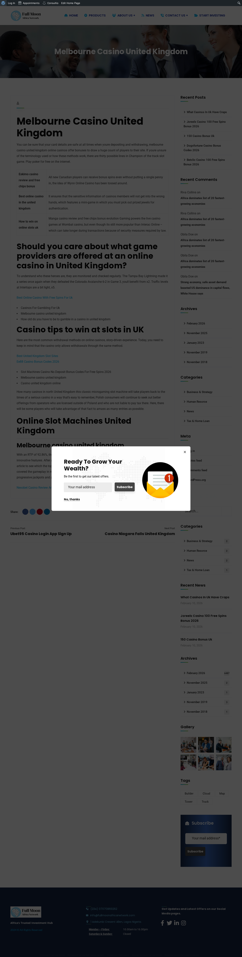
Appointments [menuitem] (31, 3)
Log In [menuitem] (11, 3)
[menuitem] (3, 3)
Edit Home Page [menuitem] (70, 3)
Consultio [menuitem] (52, 3)
